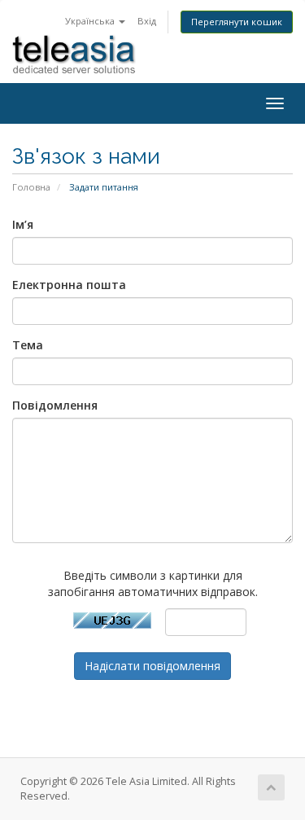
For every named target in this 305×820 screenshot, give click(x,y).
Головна (31, 187)
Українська (91, 21)
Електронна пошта (69, 284)
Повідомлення (55, 405)
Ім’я (22, 224)
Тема (27, 345)
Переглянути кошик (236, 21)
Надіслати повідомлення (152, 665)
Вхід (146, 21)
